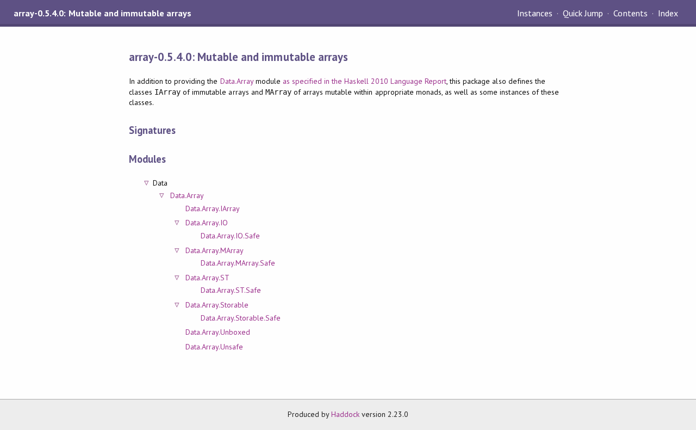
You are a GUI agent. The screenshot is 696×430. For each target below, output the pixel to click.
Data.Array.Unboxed (217, 332)
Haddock (345, 414)
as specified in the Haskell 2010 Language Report (364, 81)
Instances (534, 13)
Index (668, 13)
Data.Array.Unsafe (214, 347)
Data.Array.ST (207, 277)
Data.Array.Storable (216, 305)
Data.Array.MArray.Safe (238, 263)
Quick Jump (583, 13)
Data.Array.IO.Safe (230, 236)
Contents (630, 13)
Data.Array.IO (206, 223)
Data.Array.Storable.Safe (241, 318)
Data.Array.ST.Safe (231, 290)
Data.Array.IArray (212, 208)
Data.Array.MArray (214, 250)
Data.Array (236, 81)
